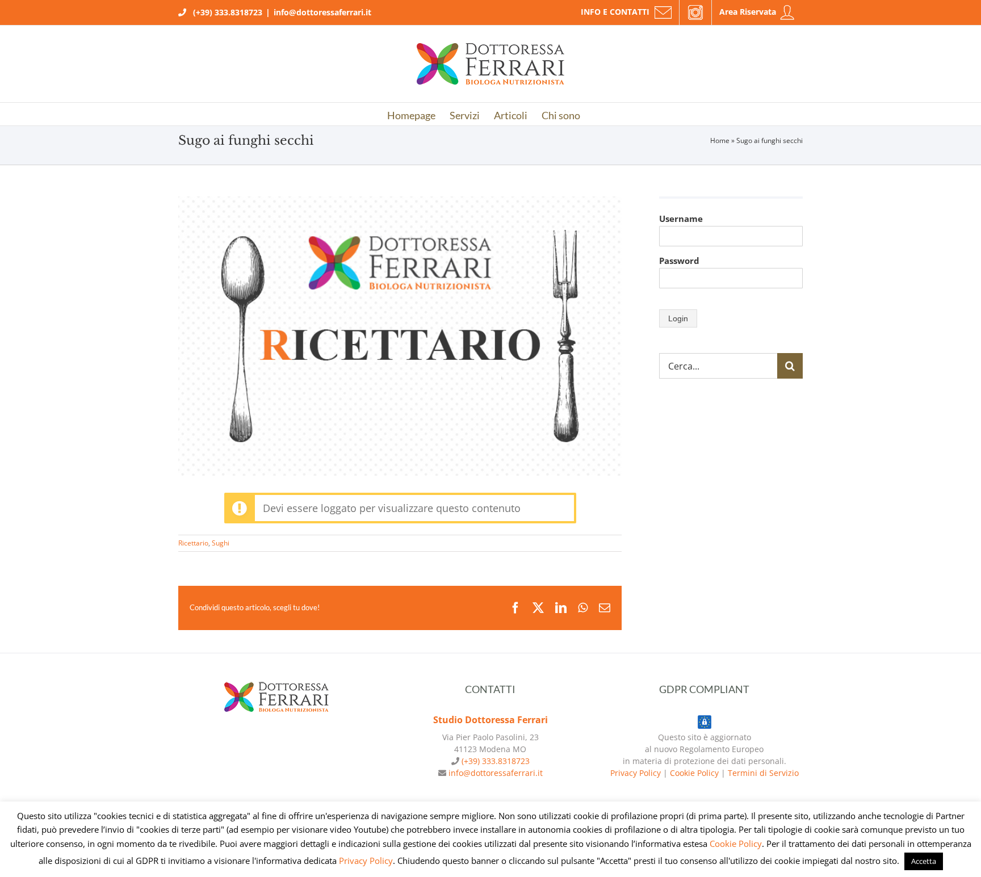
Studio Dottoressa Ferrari (490, 720)
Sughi (220, 543)
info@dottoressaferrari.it (322, 12)
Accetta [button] (923, 861)
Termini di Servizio (763, 772)
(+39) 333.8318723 (227, 12)
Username (681, 218)
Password (679, 260)
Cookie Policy (694, 772)
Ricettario (193, 543)
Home (720, 140)
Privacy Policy (635, 772)
